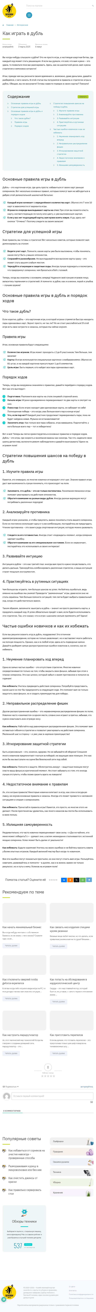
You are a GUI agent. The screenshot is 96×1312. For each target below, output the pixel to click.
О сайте (72, 1287)
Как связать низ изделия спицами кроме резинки (70, 929)
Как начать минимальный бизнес (21, 927)
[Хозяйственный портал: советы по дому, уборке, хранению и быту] (9, 10)
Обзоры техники (24, 1221)
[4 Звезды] (55, 880)
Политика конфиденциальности (81, 1294)
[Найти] (92, 7)
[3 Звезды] (53, 880)
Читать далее (11, 945)
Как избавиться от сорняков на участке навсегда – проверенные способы (26, 1154)
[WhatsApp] (83, 880)
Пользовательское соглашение (81, 1298)
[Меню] (29, 15)
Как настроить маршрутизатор (20, 1035)
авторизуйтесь (86, 1087)
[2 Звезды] (51, 880)
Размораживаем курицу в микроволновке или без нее (25, 1168)
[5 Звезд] (56, 880)
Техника (57, 1172)
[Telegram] (89, 880)
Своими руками (61, 1162)
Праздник (58, 1151)
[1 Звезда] (49, 880)
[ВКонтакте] (64, 880)
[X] (76, 880)
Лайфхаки (58, 1141)
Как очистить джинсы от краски (23, 1179)
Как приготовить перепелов (66, 1035)
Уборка (56, 1182)
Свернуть (83, 97)
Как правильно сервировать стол (24, 1191)
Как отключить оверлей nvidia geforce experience (20, 981)
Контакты (72, 1290)
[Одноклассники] (70, 880)
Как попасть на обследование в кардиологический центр (68, 981)
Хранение (58, 1192)
